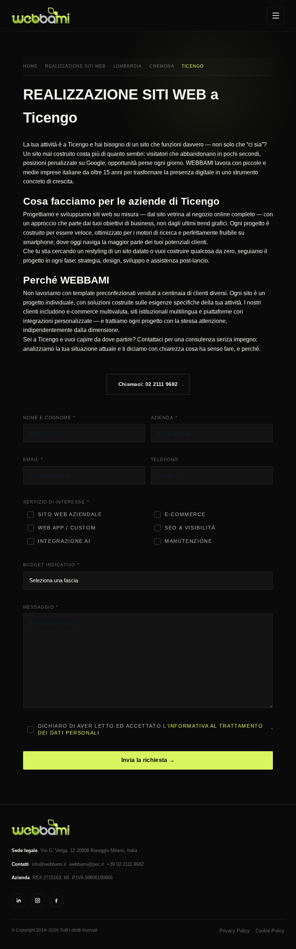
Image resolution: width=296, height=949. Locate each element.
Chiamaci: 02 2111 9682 (148, 384)
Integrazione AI (64, 541)
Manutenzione (188, 541)
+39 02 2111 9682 (125, 864)
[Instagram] (37, 900)
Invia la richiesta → (148, 760)
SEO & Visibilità (190, 528)
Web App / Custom (67, 528)
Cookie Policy (270, 930)
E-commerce (185, 514)
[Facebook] (56, 900)
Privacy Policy (234, 930)
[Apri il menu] (275, 15)
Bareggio (100, 850)
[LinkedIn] (19, 900)
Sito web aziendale (70, 514)
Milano (117, 850)
